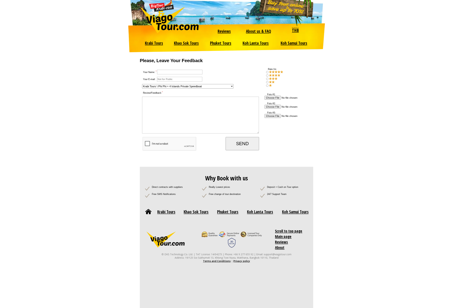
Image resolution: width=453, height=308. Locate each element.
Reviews (224, 31)
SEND (242, 143)
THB (295, 30)
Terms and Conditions (217, 261)
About (279, 247)
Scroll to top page (288, 230)
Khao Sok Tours (186, 43)
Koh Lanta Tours (256, 43)
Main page (283, 236)
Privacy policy (241, 261)
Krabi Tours (154, 43)
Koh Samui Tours (294, 43)
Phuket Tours (220, 43)
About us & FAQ (258, 31)
